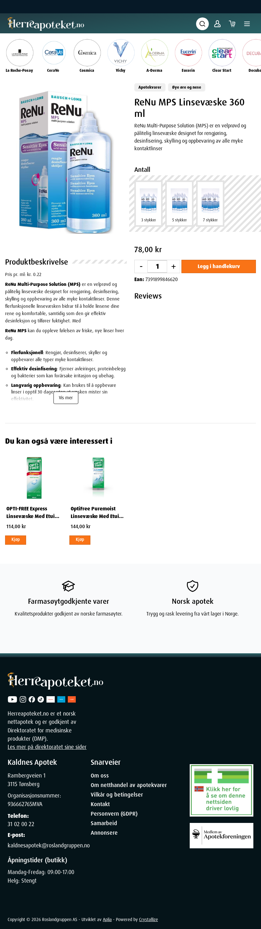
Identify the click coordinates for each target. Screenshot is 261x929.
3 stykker (148, 220)
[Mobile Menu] (247, 24)
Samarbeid (104, 823)
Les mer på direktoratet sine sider (47, 747)
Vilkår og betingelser (117, 794)
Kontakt (100, 804)
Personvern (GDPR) (114, 813)
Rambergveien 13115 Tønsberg (27, 779)
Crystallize (148, 919)
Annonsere (104, 832)
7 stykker (210, 220)
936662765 (20, 804)
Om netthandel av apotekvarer (129, 785)
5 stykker (179, 220)
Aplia (107, 919)
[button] (66, 162)
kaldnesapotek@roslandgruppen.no (49, 845)
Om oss (100, 775)
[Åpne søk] (202, 23)
